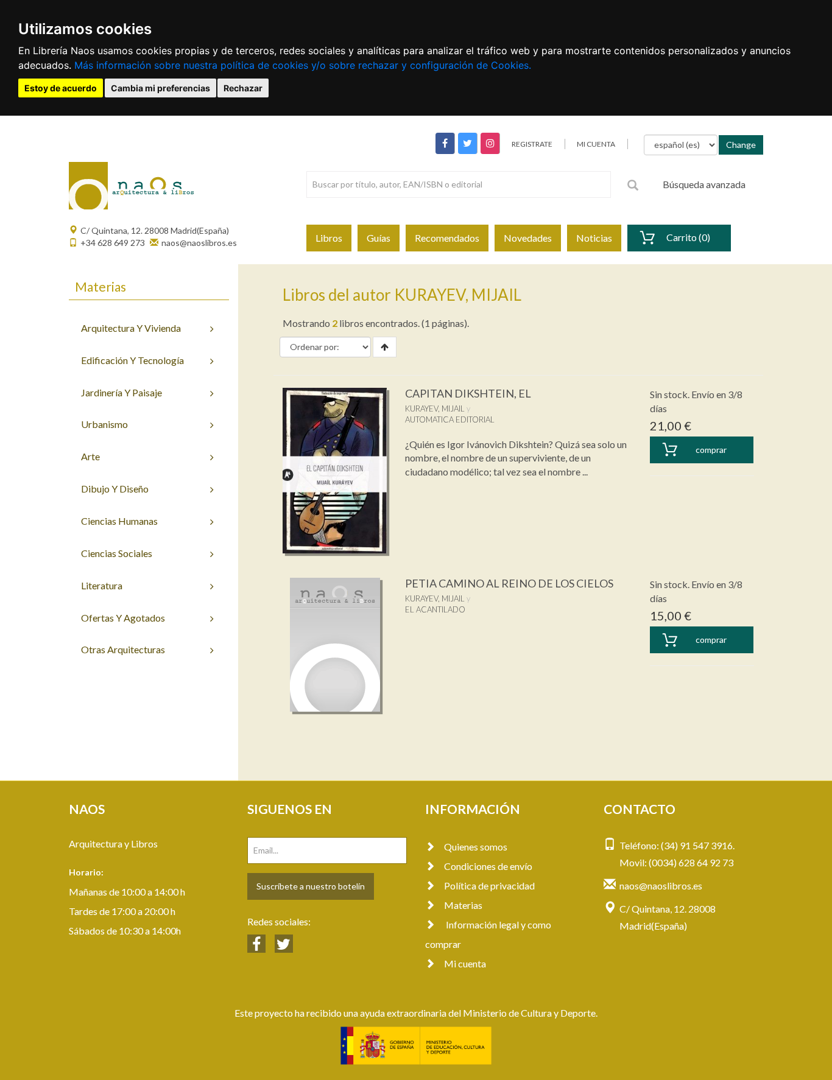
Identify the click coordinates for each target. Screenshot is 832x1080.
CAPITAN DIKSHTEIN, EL (468, 393)
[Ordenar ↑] (385, 347)
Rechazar (243, 88)
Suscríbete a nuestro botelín (310, 886)
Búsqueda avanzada (704, 184)
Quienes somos (475, 846)
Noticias (594, 238)
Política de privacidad (489, 885)
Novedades (528, 238)
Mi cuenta (465, 963)
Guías (378, 238)
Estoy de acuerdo (60, 88)
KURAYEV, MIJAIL (435, 408)
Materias (463, 905)
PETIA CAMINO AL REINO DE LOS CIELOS (509, 583)
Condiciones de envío (488, 866)
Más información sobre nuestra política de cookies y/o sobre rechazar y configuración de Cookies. (302, 65)
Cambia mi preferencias (160, 88)
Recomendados (447, 238)
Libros (329, 238)
